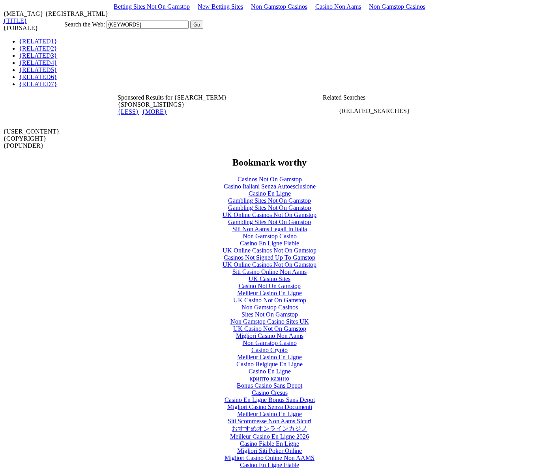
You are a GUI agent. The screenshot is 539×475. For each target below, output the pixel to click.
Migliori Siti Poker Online (269, 450)
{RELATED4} (38, 62)
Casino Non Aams (338, 6)
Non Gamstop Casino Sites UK (269, 321)
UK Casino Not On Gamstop (269, 300)
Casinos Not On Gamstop (270, 179)
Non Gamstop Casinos (279, 6)
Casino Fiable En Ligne (269, 443)
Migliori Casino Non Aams (269, 335)
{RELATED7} (38, 84)
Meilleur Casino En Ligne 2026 (269, 436)
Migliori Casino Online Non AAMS (269, 457)
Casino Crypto (269, 350)
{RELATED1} (38, 41)
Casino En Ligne (270, 193)
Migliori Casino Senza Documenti (269, 406)
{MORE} (154, 111)
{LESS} (128, 111)
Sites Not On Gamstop (269, 314)
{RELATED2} (38, 48)
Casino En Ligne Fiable (269, 243)
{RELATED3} (38, 55)
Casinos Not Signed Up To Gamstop (269, 257)
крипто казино (269, 378)
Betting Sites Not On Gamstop (152, 6)
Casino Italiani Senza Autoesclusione (270, 186)
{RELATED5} (38, 69)
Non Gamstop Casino (270, 236)
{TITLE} (15, 20)
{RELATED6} (38, 77)
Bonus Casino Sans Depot (269, 385)
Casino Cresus (270, 392)
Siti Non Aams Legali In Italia (269, 229)
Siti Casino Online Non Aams (269, 271)
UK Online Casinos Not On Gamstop (269, 214)
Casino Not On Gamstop (270, 286)
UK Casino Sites (269, 278)
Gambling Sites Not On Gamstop (269, 200)
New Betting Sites (220, 6)
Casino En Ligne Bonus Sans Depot (270, 399)
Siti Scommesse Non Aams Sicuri (269, 421)
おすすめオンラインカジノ (269, 428)
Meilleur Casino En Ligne (269, 293)
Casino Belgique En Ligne (269, 364)
